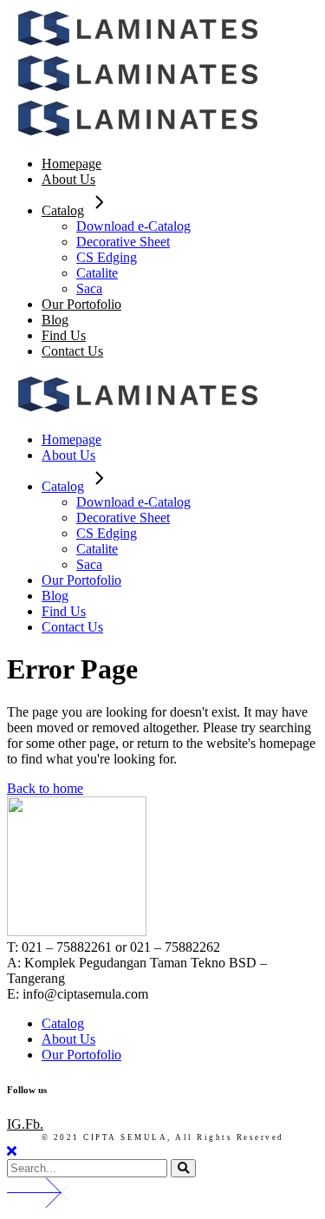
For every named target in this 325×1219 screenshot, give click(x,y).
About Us (68, 1039)
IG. (16, 1124)
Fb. (34, 1124)
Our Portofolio (81, 1054)
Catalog (63, 1023)
